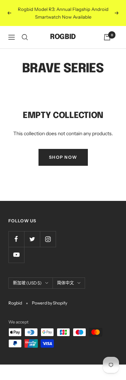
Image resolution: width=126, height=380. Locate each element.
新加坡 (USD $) (27, 283)
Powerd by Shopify (49, 303)
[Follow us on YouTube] (16, 255)
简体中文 (65, 283)
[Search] (25, 37)
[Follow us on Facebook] (16, 239)
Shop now (63, 157)
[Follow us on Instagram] (48, 239)
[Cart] (107, 37)
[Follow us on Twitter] (32, 239)
